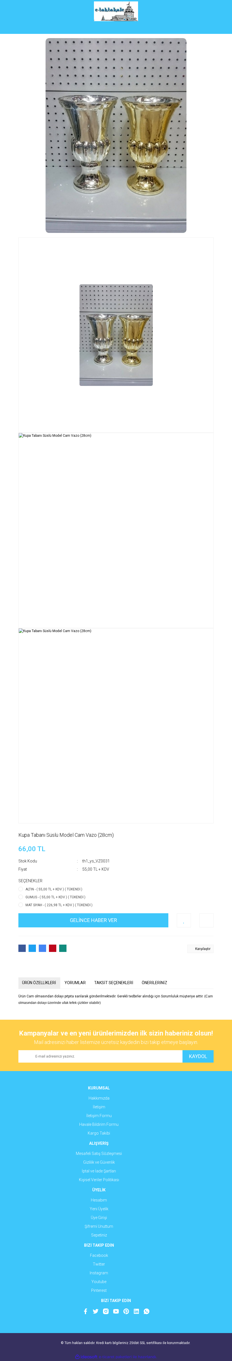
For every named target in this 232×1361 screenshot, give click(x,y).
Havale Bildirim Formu (99, 1124)
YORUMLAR (75, 982)
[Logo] (116, 11)
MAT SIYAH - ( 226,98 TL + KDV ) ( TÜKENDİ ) (59, 905)
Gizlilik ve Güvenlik (99, 1162)
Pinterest (99, 1290)
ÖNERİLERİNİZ (154, 982)
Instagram (99, 1273)
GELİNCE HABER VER (93, 920)
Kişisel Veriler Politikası (99, 1180)
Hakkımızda (99, 1098)
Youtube (98, 1281)
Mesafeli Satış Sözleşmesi (99, 1153)
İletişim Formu (99, 1115)
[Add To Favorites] (184, 920)
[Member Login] (116, 28)
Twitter (99, 1264)
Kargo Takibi (99, 1133)
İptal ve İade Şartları (99, 1171)
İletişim (99, 1107)
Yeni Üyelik (99, 1209)
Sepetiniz (99, 1235)
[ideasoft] (86, 1357)
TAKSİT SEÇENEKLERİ (113, 982)
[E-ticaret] (115, 1356)
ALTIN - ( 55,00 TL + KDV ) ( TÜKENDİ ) (53, 889)
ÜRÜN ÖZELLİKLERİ (39, 982)
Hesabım (99, 1200)
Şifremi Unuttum (99, 1226)
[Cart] (205, 28)
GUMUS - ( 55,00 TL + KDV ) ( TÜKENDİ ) (55, 897)
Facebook (99, 1255)
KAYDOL (198, 1056)
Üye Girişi (99, 1217)
